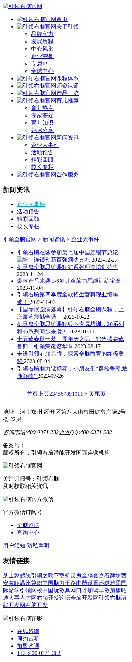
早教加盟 (110, 590)
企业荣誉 (42, 56)
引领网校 (31, 590)
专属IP (39, 64)
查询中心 (28, 533)
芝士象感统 (17, 576)
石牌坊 (112, 576)
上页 (43, 394)
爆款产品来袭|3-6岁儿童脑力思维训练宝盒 (69, 281)
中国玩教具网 (59, 590)
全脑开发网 (84, 598)
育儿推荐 (67, 101)
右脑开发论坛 (53, 598)
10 (74, 394)
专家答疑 (42, 115)
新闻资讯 (67, 137)
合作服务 (67, 174)
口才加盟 (87, 590)
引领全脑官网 (20, 239)
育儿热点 (42, 108)
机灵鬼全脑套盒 (84, 576)
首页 (62, 19)
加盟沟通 (28, 646)
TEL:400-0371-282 (39, 653)
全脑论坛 (28, 525)
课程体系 (67, 78)
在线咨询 (28, 631)
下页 (88, 394)
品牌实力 (42, 34)
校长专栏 (42, 167)
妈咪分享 (42, 130)
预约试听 (28, 639)
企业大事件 (45, 145)
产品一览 (67, 93)
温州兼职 (31, 583)
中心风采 (42, 49)
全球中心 (42, 71)
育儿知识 (42, 123)
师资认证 (67, 86)
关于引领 (67, 27)
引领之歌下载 (48, 576)
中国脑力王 (56, 583)
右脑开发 (36, 605)
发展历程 (42, 41)
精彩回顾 (42, 160)
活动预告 (42, 152)
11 (80, 394)
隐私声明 (38, 546)
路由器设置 (84, 583)
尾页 (100, 394)
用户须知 (14, 546)
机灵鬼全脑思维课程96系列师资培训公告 (67, 267)
